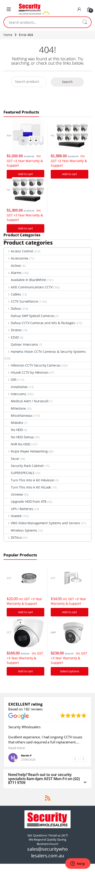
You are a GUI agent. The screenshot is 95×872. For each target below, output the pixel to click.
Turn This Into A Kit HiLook (31, 487)
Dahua (16, 308)
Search (84, 22)
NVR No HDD (20, 444)
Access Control (22, 251)
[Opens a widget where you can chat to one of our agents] (77, 864)
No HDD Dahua (22, 437)
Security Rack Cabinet (27, 466)
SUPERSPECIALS (22, 473)
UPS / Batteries (22, 509)
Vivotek (16, 516)
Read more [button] (16, 748)
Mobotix (17, 422)
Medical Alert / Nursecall (29, 401)
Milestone (18, 408)
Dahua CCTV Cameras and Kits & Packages (43, 323)
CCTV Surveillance (24, 301)
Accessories (19, 258)
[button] (83, 758)
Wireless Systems (24, 530)
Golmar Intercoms (24, 344)
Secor (15, 458)
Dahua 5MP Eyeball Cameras (32, 316)
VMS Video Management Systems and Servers (45, 523)
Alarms (16, 272)
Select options (69, 671)
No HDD (17, 430)
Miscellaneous (22, 415)
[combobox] (41, 22)
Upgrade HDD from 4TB (28, 501)
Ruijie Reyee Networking (29, 451)
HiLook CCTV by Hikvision (29, 372)
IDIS (14, 379)
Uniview (17, 494)
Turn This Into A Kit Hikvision (32, 480)
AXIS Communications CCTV (31, 287)
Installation (19, 387)
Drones (16, 330)
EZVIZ (15, 337)
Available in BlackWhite (28, 280)
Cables (16, 294)
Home (7, 35)
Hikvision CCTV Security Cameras (35, 365)
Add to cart (69, 174)
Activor (16, 265)
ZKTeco (16, 537)
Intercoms (18, 394)
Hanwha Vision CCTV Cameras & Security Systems (48, 351)
